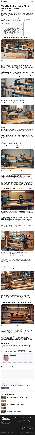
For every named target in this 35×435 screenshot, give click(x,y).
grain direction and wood (13, 142)
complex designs (25, 337)
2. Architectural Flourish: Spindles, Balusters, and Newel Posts (13, 29)
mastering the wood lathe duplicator (16, 336)
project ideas (10, 100)
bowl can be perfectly (26, 220)
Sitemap (32, 432)
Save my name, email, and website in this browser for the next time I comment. (16, 385)
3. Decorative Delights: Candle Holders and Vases (11, 30)
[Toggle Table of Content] (22, 24)
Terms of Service (27, 432)
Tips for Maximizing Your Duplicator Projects (10, 33)
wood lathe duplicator (26, 60)
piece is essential (19, 182)
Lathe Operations (17, 419)
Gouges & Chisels (24, 423)
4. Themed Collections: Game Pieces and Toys (11, 31)
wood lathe (10, 99)
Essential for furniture (15, 65)
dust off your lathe (21, 350)
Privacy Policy (22, 432)
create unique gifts (18, 252)
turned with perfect (24, 260)
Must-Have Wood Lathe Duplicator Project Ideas (11, 27)
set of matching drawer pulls (12, 73)
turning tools (17, 263)
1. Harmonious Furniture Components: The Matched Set (12, 28)
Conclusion (4, 34)
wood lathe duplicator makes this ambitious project (21, 174)
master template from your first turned (22, 139)
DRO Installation (30, 428)
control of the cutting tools (22, 225)
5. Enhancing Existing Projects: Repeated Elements (11, 32)
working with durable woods (10, 184)
